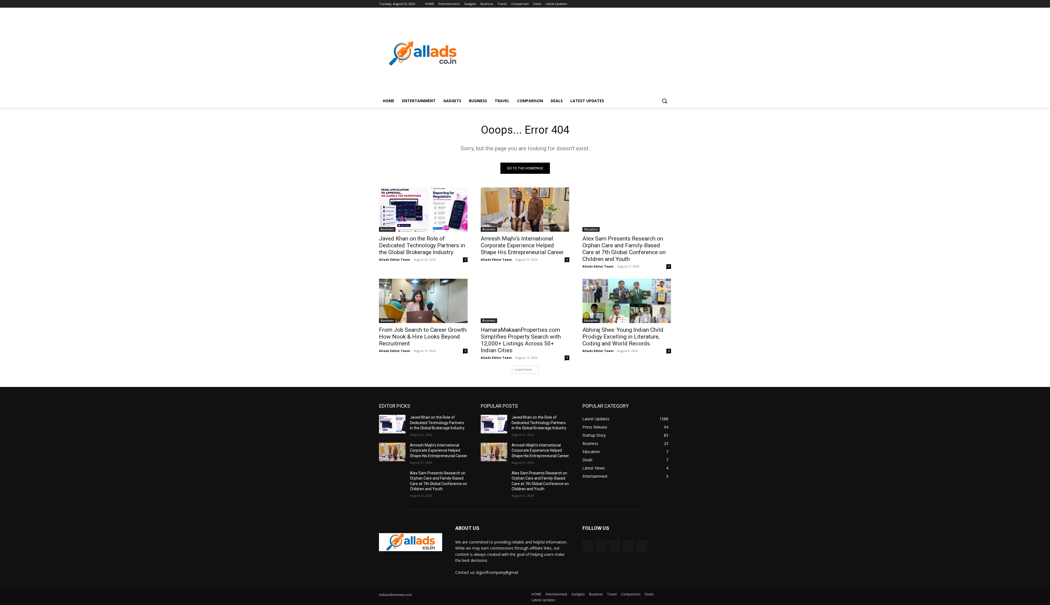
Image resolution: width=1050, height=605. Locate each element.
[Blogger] (587, 546)
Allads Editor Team (394, 259)
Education (591, 229)
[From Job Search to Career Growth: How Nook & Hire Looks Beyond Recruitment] (423, 301)
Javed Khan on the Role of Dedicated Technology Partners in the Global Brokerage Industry (422, 245)
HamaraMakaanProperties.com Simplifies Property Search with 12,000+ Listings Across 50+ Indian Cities (521, 340)
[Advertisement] (568, 53)
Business (387, 229)
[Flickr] (614, 546)
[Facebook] (637, 4)
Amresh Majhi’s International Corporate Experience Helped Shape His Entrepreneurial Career (522, 245)
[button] (664, 100)
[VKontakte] (641, 546)
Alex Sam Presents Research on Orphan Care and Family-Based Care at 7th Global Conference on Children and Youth (624, 248)
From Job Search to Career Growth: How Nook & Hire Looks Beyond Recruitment (423, 337)
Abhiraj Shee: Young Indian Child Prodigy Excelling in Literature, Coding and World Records (622, 337)
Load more (523, 369)
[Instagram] (645, 4)
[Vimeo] (660, 4)
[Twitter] (653, 4)
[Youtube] (668, 4)
